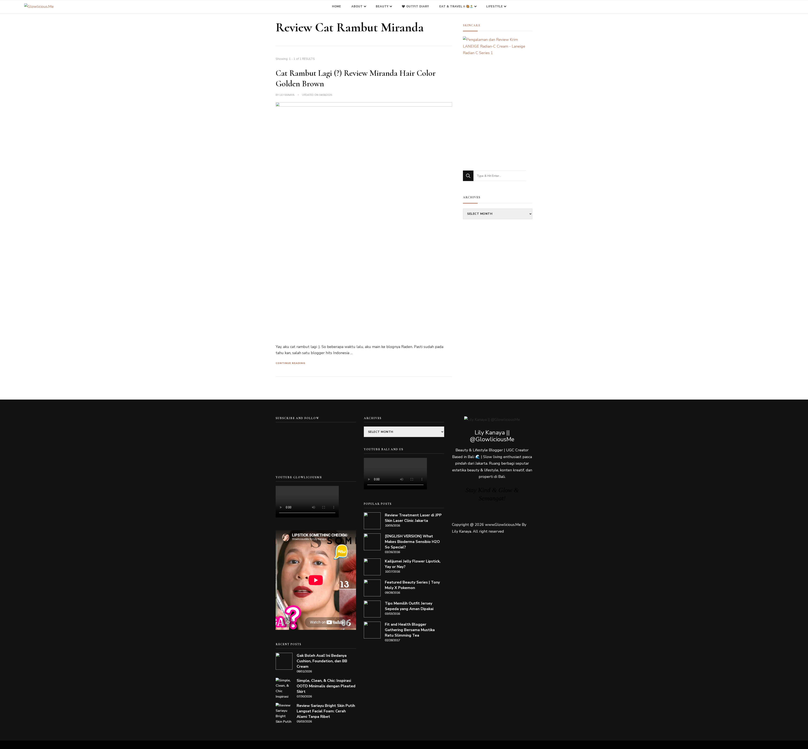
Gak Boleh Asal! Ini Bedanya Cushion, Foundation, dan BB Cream (322, 661)
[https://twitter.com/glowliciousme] (311, 433)
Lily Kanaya (287, 95)
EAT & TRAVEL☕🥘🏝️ (456, 6)
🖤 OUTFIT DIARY (415, 6)
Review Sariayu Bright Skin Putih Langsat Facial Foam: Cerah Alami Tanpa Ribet (326, 711)
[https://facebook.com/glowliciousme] (325, 433)
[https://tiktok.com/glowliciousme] (296, 452)
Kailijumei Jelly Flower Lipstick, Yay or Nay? (412, 564)
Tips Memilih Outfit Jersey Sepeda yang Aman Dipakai (409, 606)
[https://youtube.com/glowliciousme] (282, 433)
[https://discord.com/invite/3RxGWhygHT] (311, 452)
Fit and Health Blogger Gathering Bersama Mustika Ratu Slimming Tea (410, 630)
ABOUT (357, 6)
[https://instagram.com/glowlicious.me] (296, 433)
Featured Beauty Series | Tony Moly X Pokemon (412, 585)
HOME (336, 6)
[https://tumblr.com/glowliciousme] (339, 433)
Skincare (471, 25)
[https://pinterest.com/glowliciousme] (282, 452)
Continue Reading (290, 363)
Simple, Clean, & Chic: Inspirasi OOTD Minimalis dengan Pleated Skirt (326, 686)
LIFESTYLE (494, 6)
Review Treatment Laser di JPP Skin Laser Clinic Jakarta (413, 518)
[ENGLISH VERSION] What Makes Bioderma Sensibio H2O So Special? (412, 542)
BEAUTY (382, 6)
